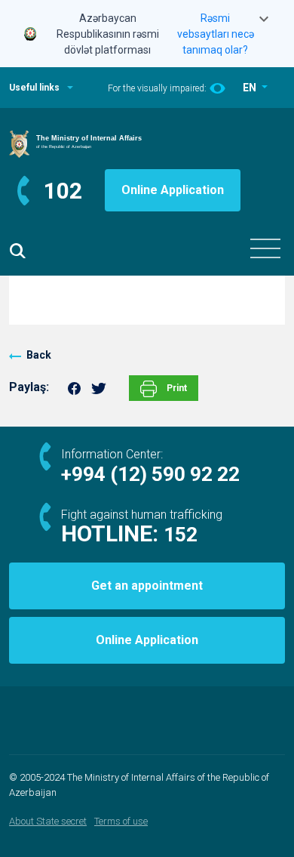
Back (38, 355)
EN (251, 88)
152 (181, 534)
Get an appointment (147, 585)
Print (175, 388)
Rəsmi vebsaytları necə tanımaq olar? (215, 34)
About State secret (48, 821)
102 (63, 190)
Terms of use (121, 821)
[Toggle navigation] (265, 248)
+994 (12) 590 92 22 (150, 474)
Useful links (34, 87)
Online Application (172, 190)
